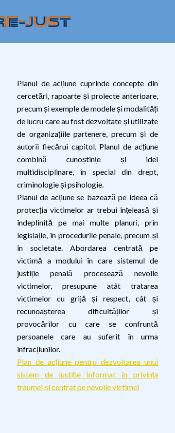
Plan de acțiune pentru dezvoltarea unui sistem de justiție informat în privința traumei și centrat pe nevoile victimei (87, 374)
